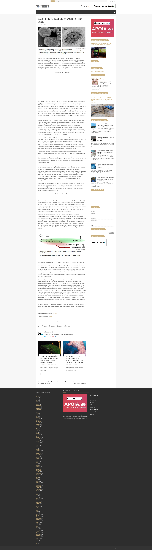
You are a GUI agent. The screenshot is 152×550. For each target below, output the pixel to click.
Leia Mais (43, 373)
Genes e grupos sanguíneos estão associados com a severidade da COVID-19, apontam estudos (105, 152)
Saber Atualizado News (60, 12)
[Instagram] (112, 1)
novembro (38, 407)
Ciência (50, 321)
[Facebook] (108, 1)
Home (38, 12)
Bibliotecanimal (80, 12)
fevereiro (38, 403)
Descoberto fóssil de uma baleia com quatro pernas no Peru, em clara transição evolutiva (105, 125)
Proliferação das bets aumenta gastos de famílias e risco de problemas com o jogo (101, 44)
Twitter (45, 336)
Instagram (53, 336)
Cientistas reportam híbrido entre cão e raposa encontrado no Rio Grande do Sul (105, 179)
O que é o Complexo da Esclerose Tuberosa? (103, 80)
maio (37, 399)
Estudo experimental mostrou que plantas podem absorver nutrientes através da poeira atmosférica (75, 1)
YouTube (71, 12)
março (37, 401)
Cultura (93, 215)
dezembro (38, 405)
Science (55, 313)
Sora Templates (45, 547)
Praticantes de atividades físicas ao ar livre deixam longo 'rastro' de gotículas (105, 138)
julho (37, 412)
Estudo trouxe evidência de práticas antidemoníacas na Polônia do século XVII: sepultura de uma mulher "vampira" (101, 100)
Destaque (56, 321)
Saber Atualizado (47, 12)
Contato (89, 12)
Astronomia (44, 321)
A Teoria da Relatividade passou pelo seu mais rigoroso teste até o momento (105, 165)
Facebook (47, 336)
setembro (38, 409)
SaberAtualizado (94, 223)
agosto (38, 396)
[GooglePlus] (110, 1)
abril (37, 400)
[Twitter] (115, 1)
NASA (52, 316)
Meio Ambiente (94, 220)
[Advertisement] (62, 86)
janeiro (37, 404)
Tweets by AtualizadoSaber (97, 71)
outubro (38, 408)
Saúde (92, 225)
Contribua (96, 12)
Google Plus (50, 336)
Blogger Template (55, 547)
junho (37, 397)
